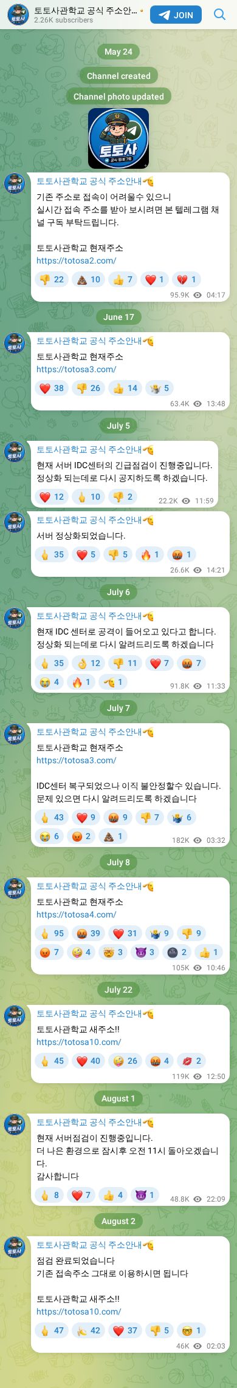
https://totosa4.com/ (76, 914)
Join (183, 15)
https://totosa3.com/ (76, 369)
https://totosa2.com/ (76, 260)
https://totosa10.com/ (79, 1042)
